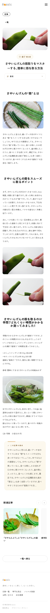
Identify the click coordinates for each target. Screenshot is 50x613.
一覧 (7, 22)
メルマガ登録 (29, 592)
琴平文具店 (16, 592)
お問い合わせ (8, 595)
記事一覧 (6, 592)
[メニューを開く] (45, 5)
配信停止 (6, 608)
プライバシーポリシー (20, 608)
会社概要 (19, 595)
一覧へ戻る (25, 558)
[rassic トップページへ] (7, 4)
